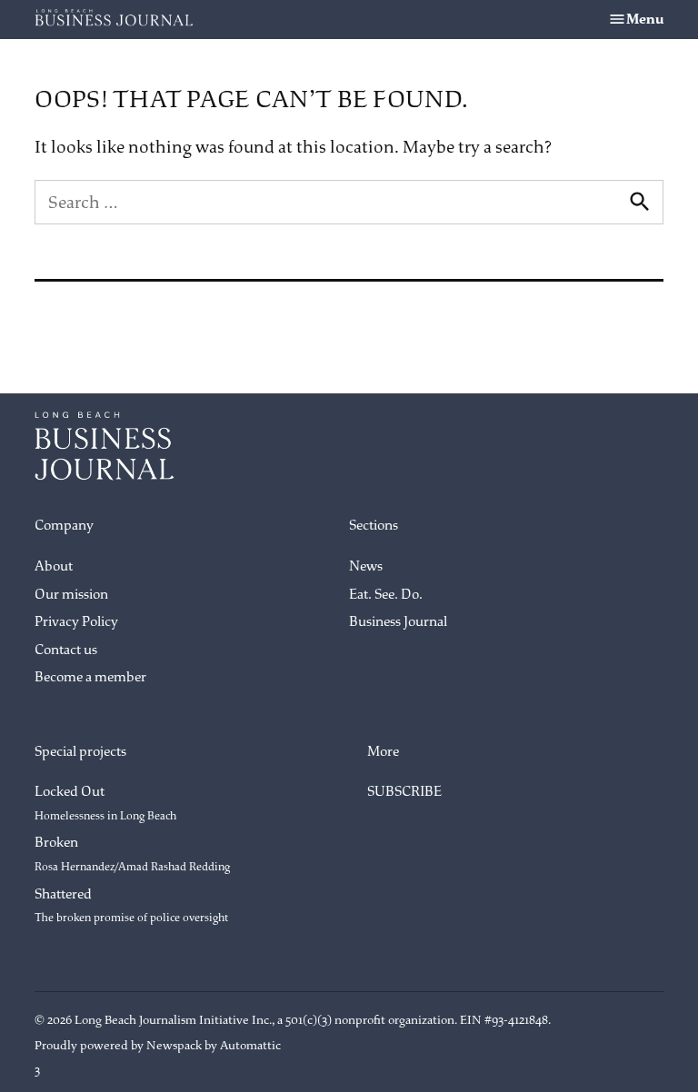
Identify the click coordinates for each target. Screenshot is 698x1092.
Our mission (71, 594)
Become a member (90, 677)
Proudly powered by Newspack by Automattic (158, 1045)
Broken (132, 854)
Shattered (131, 906)
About (54, 566)
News (366, 566)
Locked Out (105, 803)
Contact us (66, 650)
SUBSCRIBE (404, 791)
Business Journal (398, 621)
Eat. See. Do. (386, 594)
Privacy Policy (76, 621)
